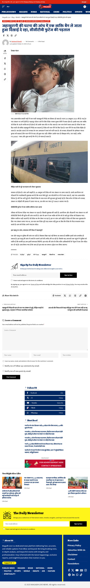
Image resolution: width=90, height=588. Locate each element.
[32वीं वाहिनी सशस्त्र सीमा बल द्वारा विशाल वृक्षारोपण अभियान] (78, 483)
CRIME (11, 21)
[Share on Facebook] (3, 35)
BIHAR (5, 21)
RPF (48, 21)
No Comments (30, 41)
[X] (45, 398)
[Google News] (81, 570)
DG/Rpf (22, 254)
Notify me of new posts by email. (18, 371)
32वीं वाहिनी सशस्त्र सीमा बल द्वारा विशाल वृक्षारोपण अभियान (77, 492)
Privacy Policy (28, 2)
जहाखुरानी (44, 254)
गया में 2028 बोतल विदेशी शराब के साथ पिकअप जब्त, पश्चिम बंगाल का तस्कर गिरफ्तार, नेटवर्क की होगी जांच (43, 445)
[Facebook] (45, 393)
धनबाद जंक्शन (61, 254)
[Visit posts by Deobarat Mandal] (5, 42)
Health (21, 21)
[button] (84, 2)
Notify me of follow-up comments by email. (22, 366)
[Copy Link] (15, 35)
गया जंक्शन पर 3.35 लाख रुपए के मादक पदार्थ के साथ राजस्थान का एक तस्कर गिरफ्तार (33, 481)
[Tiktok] (45, 408)
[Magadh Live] (45, 6)
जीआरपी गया (52, 254)
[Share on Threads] (11, 35)
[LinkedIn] (73, 575)
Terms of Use (40, 2)
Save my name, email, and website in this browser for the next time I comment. (29, 361)
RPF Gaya (36, 254)
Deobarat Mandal (17, 41)
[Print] (85, 295)
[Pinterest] (69, 575)
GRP (16, 21)
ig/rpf (29, 254)
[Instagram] (85, 570)
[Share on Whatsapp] (5, 68)
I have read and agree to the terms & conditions (28, 280)
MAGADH (12, 487)
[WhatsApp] (45, 413)
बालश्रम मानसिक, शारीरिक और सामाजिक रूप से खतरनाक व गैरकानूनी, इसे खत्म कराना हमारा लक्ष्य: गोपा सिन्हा (56, 481)
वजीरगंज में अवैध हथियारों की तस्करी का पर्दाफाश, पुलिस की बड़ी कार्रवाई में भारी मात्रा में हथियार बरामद (11, 494)
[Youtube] (45, 403)
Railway (42, 21)
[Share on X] (7, 35)
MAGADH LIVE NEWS (31, 21)
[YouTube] (77, 570)
